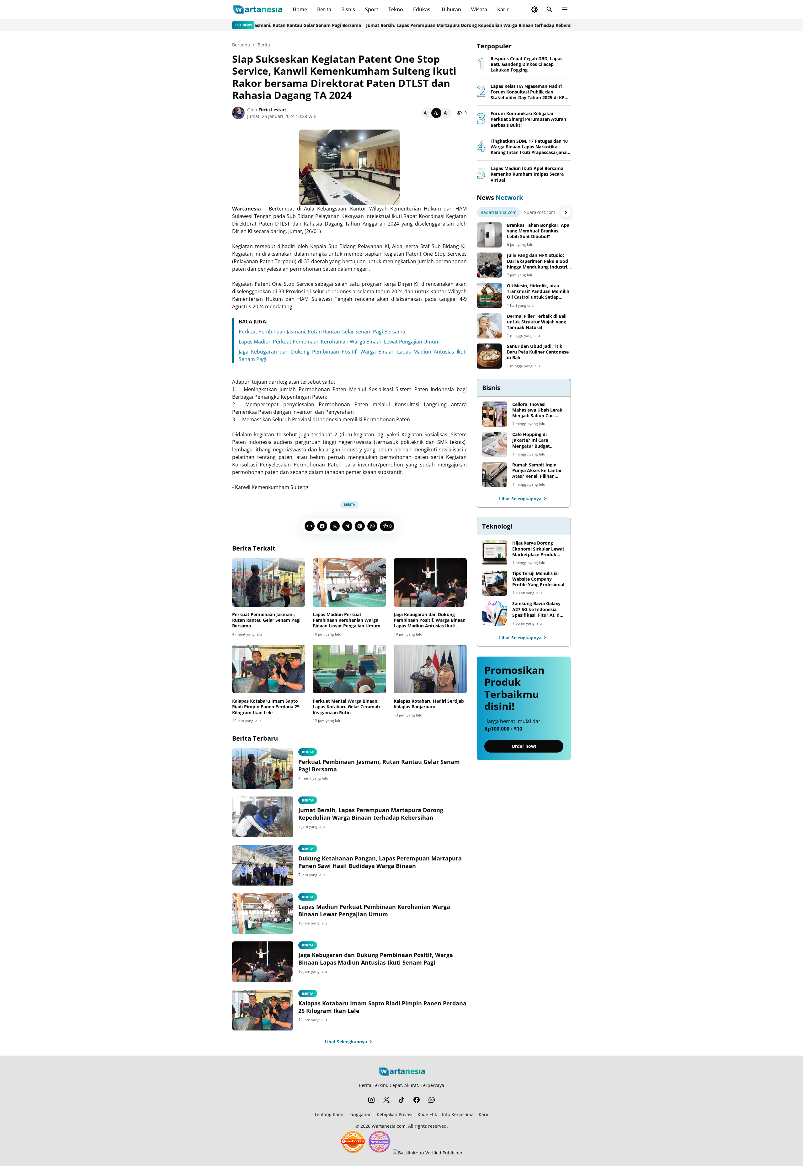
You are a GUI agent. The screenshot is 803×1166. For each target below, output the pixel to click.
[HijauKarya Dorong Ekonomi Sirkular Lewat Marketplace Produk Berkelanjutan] (494, 552)
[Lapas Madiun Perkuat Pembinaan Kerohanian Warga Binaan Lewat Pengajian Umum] (349, 582)
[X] (335, 526)
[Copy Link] (310, 526)
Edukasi (422, 9)
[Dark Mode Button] (534, 9)
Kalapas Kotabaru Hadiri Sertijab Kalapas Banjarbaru (429, 704)
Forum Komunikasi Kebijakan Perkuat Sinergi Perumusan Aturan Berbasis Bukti (528, 119)
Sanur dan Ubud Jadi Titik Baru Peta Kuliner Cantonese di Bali (538, 351)
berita (307, 800)
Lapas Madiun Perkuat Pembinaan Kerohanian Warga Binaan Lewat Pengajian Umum (339, 341)
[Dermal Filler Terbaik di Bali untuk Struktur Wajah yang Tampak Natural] (489, 325)
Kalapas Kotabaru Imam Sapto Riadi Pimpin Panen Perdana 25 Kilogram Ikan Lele (266, 706)
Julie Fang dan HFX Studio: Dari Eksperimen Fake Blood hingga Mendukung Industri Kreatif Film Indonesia (537, 261)
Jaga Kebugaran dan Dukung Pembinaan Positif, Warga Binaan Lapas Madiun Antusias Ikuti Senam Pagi (429, 620)
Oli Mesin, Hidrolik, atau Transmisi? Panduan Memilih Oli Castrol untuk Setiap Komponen (538, 291)
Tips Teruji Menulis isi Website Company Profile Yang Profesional (538, 579)
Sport (371, 9)
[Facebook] (322, 526)
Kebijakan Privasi (394, 1114)
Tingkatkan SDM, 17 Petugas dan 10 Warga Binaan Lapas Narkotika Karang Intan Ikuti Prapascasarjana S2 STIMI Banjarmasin (529, 147)
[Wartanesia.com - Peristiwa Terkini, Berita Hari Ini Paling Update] (257, 9)
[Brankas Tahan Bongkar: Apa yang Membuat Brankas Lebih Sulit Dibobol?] (489, 235)
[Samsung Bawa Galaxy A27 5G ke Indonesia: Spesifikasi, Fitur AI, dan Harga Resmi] (494, 613)
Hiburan (451, 9)
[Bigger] (446, 113)
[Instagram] (371, 1100)
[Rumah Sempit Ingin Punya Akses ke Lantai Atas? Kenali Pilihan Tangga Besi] (494, 474)
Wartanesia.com (389, 1126)
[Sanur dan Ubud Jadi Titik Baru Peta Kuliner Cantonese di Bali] (489, 356)
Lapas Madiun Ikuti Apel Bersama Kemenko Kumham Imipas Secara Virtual (527, 174)
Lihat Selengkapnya (346, 1042)
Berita (324, 9)
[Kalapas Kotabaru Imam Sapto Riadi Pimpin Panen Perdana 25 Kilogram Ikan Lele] (268, 669)
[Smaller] (426, 113)
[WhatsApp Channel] (431, 1100)
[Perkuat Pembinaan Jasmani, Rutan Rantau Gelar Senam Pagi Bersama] (268, 582)
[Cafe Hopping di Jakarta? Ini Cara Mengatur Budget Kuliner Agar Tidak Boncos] (494, 444)
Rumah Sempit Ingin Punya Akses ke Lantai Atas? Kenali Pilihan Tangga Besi (536, 470)
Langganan (360, 1114)
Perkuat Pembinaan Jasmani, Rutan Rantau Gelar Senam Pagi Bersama (256, 25)
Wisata (479, 9)
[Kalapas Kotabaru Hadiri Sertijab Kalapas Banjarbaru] (430, 669)
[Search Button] (549, 9)
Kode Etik (427, 1114)
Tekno (395, 9)
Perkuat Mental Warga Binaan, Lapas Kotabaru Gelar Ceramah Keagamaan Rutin (346, 706)
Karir (503, 9)
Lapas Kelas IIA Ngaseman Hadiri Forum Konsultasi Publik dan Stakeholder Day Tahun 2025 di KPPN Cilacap (531, 92)
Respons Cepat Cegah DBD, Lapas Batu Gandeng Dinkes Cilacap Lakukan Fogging (526, 64)
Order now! (524, 746)
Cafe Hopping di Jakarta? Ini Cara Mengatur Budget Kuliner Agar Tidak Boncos (532, 440)
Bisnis (348, 9)
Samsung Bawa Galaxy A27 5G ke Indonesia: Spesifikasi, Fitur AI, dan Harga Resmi (538, 609)
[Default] (436, 113)
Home (300, 9)
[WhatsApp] (372, 526)
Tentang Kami (328, 1114)
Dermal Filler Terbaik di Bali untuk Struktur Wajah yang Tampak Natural (536, 321)
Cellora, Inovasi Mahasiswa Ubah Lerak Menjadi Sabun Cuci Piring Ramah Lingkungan (537, 410)
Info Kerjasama (458, 1114)
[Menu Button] (564, 9)
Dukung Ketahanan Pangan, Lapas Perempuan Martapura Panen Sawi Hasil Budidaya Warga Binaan (380, 862)
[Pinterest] (360, 526)
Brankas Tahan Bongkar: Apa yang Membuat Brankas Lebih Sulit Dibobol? (538, 230)
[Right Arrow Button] (566, 212)
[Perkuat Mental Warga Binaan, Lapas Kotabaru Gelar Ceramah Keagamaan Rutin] (349, 669)
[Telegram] (347, 526)
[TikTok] (401, 1100)
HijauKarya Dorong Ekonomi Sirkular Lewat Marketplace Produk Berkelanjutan (538, 548)
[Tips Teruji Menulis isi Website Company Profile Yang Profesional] (494, 583)
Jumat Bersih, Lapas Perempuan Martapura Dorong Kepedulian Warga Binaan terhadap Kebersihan (444, 25)
